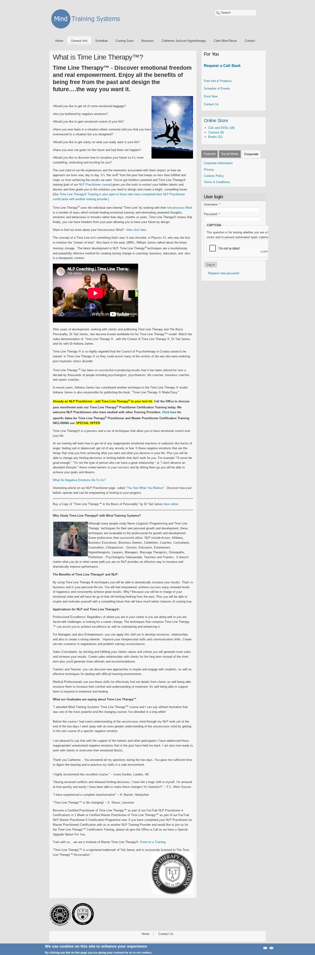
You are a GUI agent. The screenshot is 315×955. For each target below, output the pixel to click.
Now (210, 96)
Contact (250, 40)
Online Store (216, 120)
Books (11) (215, 137)
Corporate (251, 154)
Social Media (229, 154)
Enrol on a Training (152, 842)
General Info (79, 40)
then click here (136, 230)
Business (147, 40)
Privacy (209, 169)
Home (59, 40)
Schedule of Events (217, 88)
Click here (169, 412)
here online (171, 504)
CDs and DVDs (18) (221, 128)
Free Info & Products (218, 81)
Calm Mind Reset (225, 40)
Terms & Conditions (217, 182)
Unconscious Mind (179, 207)
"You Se (131, 488)
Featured (209, 154)
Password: (212, 214)
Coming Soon (125, 40)
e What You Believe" (150, 488)
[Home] (87, 29)
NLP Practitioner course (95, 184)
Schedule (101, 40)
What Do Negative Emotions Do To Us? (79, 480)
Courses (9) (216, 132)
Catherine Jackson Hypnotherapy (184, 40)
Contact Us (211, 104)
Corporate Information (218, 163)
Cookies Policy (214, 176)
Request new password (223, 273)
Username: (212, 204)
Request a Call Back (222, 65)
